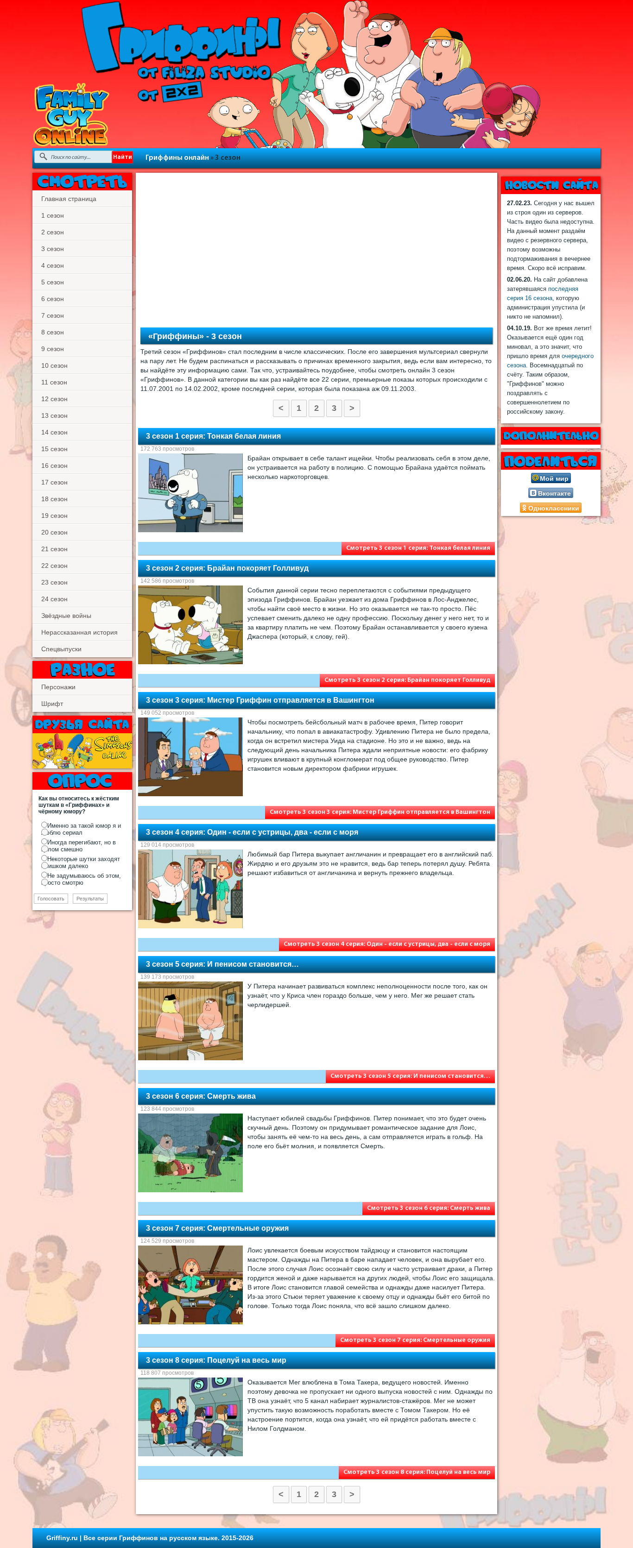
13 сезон (54, 415)
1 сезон (52, 215)
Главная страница (68, 198)
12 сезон (54, 399)
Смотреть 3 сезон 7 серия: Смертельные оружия (415, 1340)
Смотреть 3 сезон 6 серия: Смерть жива (428, 1208)
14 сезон (54, 432)
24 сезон (54, 599)
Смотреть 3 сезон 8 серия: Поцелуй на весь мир (416, 1472)
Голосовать (51, 898)
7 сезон (52, 315)
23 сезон (54, 582)
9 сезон (52, 348)
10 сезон (54, 365)
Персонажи (58, 687)
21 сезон (54, 549)
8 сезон (52, 332)
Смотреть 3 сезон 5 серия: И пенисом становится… (410, 1076)
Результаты (90, 898)
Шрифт (52, 703)
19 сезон (54, 515)
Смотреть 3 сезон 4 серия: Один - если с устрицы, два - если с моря (387, 944)
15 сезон (54, 449)
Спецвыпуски (61, 649)
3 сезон (52, 248)
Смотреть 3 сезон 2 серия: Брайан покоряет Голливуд (407, 680)
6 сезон (52, 298)
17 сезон (54, 482)
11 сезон (54, 382)
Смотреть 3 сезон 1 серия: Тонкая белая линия (418, 548)
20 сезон (54, 532)
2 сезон (52, 232)
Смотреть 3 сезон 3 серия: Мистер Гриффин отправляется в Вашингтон (380, 812)
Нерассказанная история (79, 632)
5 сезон (52, 282)
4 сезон (52, 265)
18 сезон (54, 499)
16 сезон (54, 465)
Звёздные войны (66, 615)
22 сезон (54, 565)
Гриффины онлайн (177, 158)
